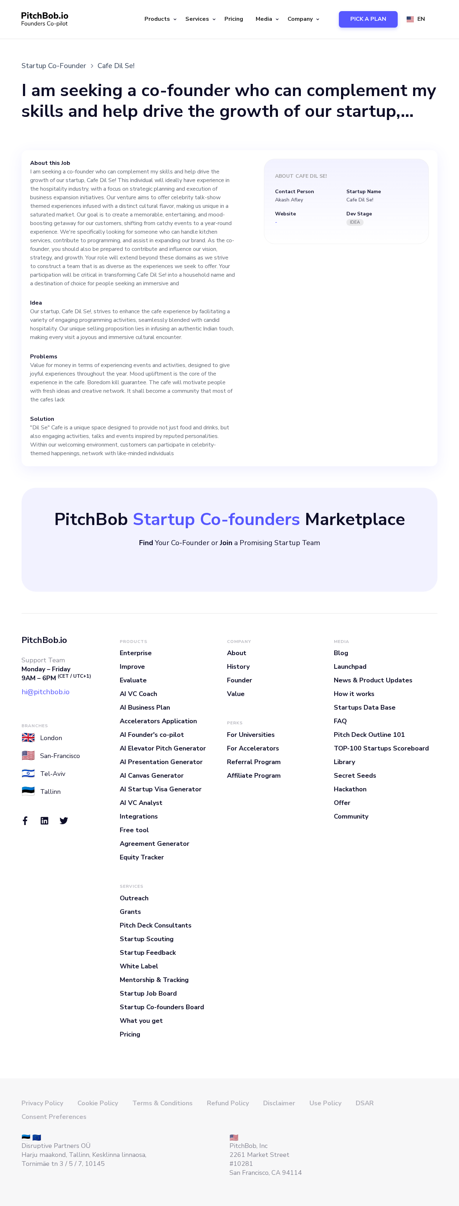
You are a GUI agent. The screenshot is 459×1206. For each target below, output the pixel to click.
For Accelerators (253, 748)
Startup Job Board (148, 993)
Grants (130, 912)
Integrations (139, 816)
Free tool (134, 830)
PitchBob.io (44, 640)
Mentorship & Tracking (154, 980)
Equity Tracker (142, 857)
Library (344, 762)
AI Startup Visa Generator (161, 789)
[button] (159, 19)
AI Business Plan (145, 707)
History (238, 666)
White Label (139, 966)
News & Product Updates (373, 680)
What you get (141, 1020)
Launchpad (350, 666)
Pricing (233, 19)
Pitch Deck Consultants (155, 925)
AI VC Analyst (141, 803)
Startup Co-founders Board (162, 1007)
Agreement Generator (154, 843)
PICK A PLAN (368, 19)
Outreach (134, 898)
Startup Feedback (148, 952)
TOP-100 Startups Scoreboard (381, 748)
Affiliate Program (254, 775)
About (236, 653)
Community (351, 816)
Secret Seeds (355, 775)
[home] (45, 19)
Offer (342, 803)
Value (236, 694)
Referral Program (254, 762)
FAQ (340, 721)
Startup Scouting (147, 939)
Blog (341, 653)
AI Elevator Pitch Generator (163, 748)
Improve (132, 666)
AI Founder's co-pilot (152, 734)
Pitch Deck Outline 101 (369, 734)
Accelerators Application (158, 721)
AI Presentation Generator (161, 762)
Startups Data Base (365, 707)
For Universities (251, 734)
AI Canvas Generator (152, 775)
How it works (354, 694)
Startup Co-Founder (54, 66)
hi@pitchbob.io (46, 692)
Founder (239, 680)
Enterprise (136, 653)
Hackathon (350, 789)
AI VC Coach (138, 694)
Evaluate (133, 680)
